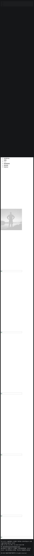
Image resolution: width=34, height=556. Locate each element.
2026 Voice (10, 94)
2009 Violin (10, 62)
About (6, 20)
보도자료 (9, 30)
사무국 (9, 24)
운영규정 (9, 40)
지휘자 (9, 50)
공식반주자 (10, 46)
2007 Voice (10, 58)
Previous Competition (11, 96)
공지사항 (9, 28)
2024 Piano (10, 90)
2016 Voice (10, 76)
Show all (7, 158)
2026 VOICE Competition (12, 34)
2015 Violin (10, 74)
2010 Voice (10, 64)
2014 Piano (10, 72)
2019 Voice (10, 82)
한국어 (9, 139)
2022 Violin (10, 86)
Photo (6, 167)
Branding (7, 163)
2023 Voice (10, 88)
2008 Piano (10, 60)
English (9, 141)
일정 (8, 36)
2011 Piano (10, 66)
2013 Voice (10, 70)
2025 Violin (10, 92)
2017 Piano (10, 78)
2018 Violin (10, 80)
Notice (6, 26)
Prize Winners (8, 52)
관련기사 (9, 32)
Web (5, 160)
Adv (5, 161)
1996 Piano (10, 54)
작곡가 (9, 48)
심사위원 (9, 38)
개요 (8, 22)
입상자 (9, 44)
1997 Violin (10, 56)
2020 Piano (10, 84)
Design (6, 165)
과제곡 (9, 42)
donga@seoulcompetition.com (11, 546)
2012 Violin (10, 68)
